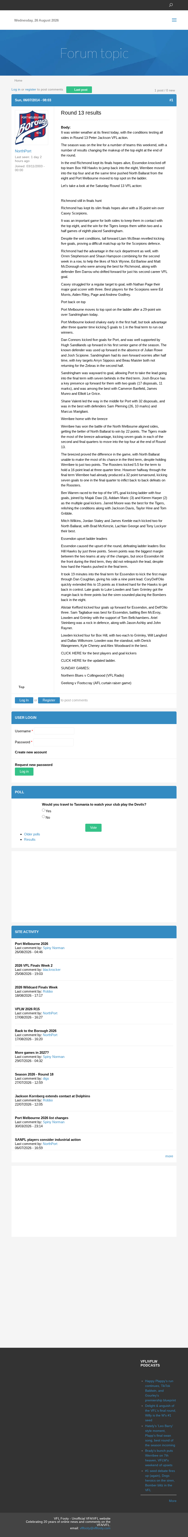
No (48, 817)
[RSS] (41, 4)
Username (24, 731)
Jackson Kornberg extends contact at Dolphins (52, 1096)
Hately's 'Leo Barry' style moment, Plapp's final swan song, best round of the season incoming (160, 1435)
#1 (171, 100)
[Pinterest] (34, 4)
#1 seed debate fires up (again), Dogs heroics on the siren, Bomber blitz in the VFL (160, 1480)
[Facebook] (13, 4)
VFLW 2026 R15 (27, 1009)
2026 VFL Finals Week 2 (34, 965)
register (30, 89)
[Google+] (27, 4)
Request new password (34, 765)
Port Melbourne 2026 (31, 944)
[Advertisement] (94, 887)
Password (23, 742)
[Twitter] (20, 4)
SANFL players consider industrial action (48, 1140)
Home (18, 80)
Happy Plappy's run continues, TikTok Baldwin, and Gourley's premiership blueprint (160, 1390)
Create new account (31, 752)
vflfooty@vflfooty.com (95, 1528)
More (173, 1501)
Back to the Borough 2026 (35, 1031)
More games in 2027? (32, 1052)
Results (30, 839)
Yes (48, 811)
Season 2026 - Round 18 (34, 1074)
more (169, 1156)
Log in (15, 89)
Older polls (32, 834)
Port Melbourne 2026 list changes (41, 1118)
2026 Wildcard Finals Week (36, 987)
